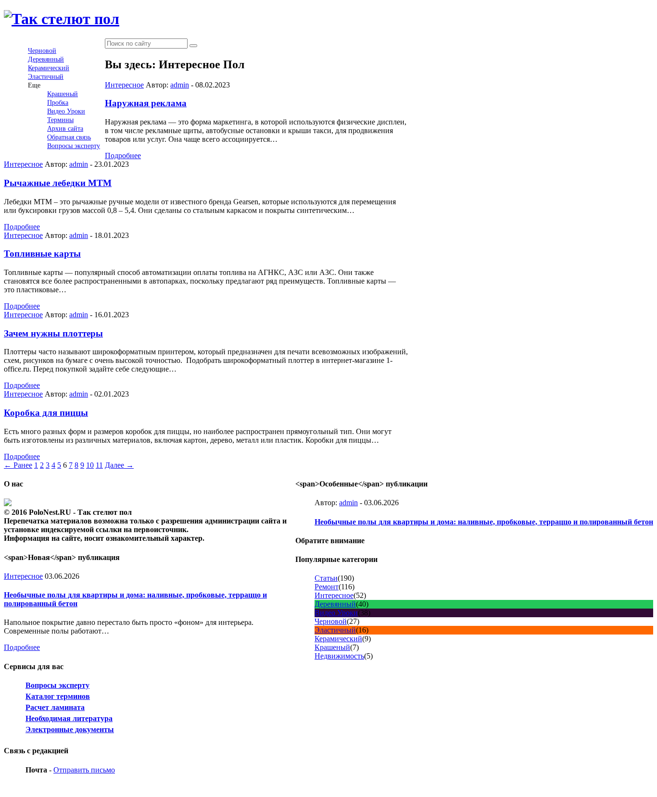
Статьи (326, 578)
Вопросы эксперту (73, 145)
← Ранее (18, 465)
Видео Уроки (336, 613)
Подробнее (123, 155)
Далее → (119, 465)
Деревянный (335, 604)
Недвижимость (339, 656)
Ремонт (327, 587)
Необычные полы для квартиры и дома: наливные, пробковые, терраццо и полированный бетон (484, 522)
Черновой (331, 621)
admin (179, 85)
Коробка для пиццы (46, 413)
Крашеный (332, 647)
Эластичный (45, 76)
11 (99, 465)
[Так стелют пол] (61, 18)
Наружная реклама (146, 103)
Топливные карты (42, 254)
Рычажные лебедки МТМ (58, 183)
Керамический (338, 639)
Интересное (124, 85)
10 (90, 465)
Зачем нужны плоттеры (53, 333)
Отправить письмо (84, 770)
